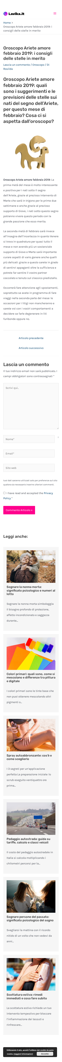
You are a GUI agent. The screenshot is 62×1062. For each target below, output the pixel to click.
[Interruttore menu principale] (55, 13)
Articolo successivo (31, 348)
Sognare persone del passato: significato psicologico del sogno (30, 918)
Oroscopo (38, 64)
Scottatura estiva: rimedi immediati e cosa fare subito (27, 996)
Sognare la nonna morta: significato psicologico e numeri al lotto (31, 590)
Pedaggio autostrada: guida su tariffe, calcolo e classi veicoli (28, 840)
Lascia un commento (16, 64)
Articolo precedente (31, 338)
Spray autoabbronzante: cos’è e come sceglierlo (29, 757)
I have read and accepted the (28, 495)
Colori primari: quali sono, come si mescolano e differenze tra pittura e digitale (31, 677)
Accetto (45, 1053)
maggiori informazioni (23, 1054)
